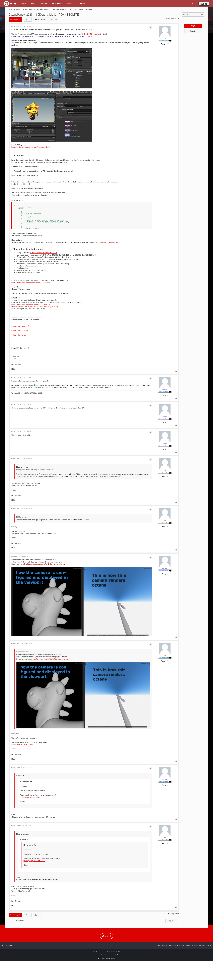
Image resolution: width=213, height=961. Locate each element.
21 (167, 422)
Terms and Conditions (101, 955)
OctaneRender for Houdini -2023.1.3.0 (43, 253)
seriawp (165, 568)
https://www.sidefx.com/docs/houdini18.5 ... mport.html (30, 282)
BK (165, 38)
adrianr (165, 389)
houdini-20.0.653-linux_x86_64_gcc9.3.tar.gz (43, 306)
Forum (23, 3)
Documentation (57, 3)
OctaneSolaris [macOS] (19, 330)
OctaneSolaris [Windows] (20, 326)
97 (167, 574)
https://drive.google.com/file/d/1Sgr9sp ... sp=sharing (46, 564)
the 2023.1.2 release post (110, 242)
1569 (167, 44)
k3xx (165, 416)
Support (83, 3)
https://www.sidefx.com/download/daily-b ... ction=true (30, 304)
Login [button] (193, 26)
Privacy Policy (115, 955)
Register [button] (193, 31)
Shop (33, 3)
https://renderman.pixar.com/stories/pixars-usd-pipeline (31, 147)
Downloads (43, 3)
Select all (20, 200)
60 (167, 395)
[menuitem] (193, 3)
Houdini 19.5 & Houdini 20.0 (93, 34)
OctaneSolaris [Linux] (18, 335)
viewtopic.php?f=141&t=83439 (22, 744)
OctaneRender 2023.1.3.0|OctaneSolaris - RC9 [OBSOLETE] (44, 14)
